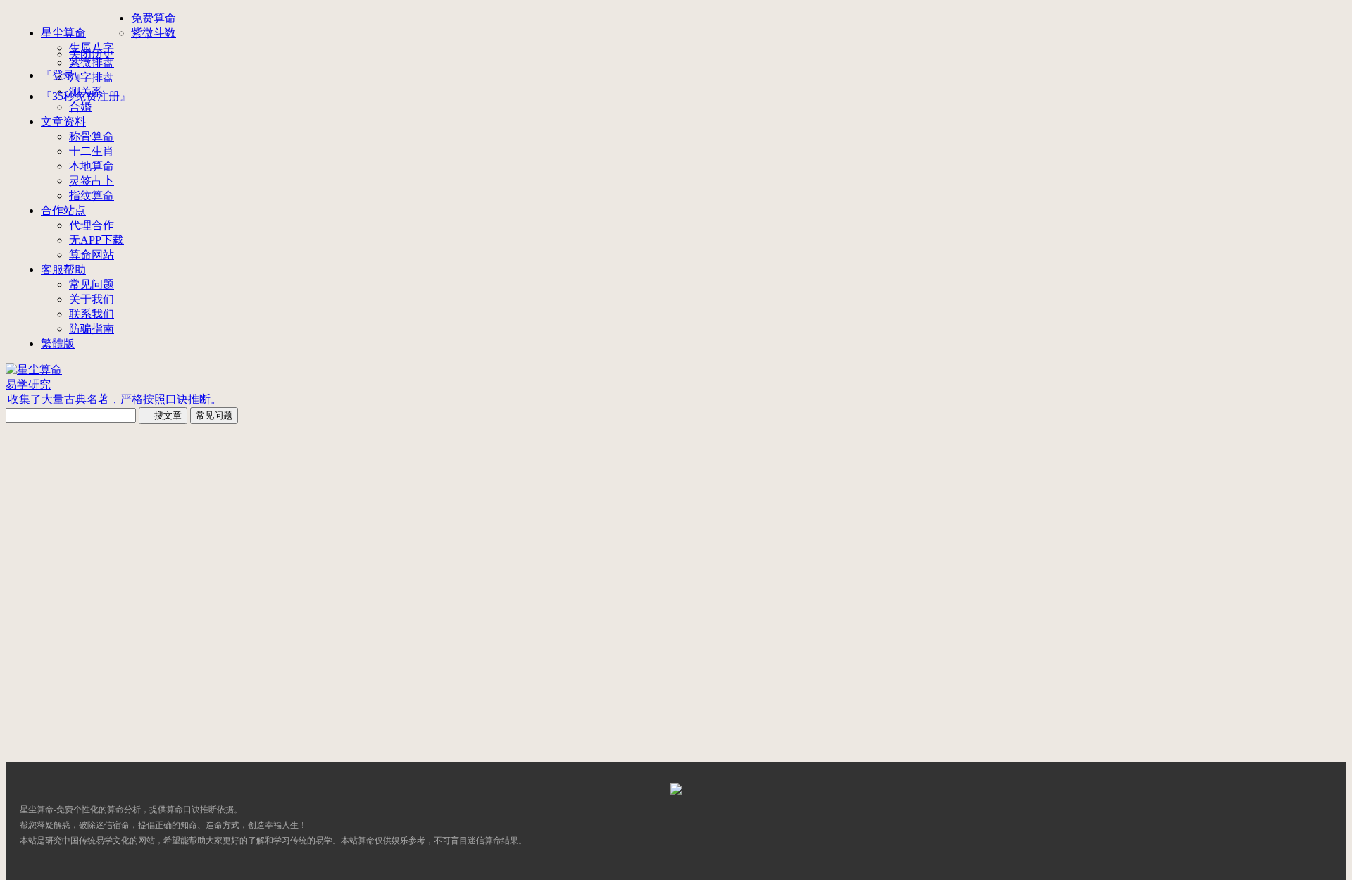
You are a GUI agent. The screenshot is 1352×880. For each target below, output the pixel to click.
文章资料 (63, 122)
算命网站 (91, 255)
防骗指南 (91, 329)
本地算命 (91, 166)
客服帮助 (63, 269)
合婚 (80, 107)
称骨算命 (91, 136)
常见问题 (91, 284)
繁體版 (58, 343)
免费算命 (153, 18)
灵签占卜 (91, 181)
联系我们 (91, 314)
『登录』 (63, 75)
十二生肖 (91, 151)
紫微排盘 (91, 62)
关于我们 (91, 299)
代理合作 (91, 225)
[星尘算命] (34, 370)
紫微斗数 (153, 33)
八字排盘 (91, 77)
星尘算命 (63, 33)
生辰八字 (91, 48)
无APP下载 (96, 240)
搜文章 (163, 415)
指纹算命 (91, 196)
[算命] (676, 791)
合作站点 (63, 210)
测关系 (86, 92)
